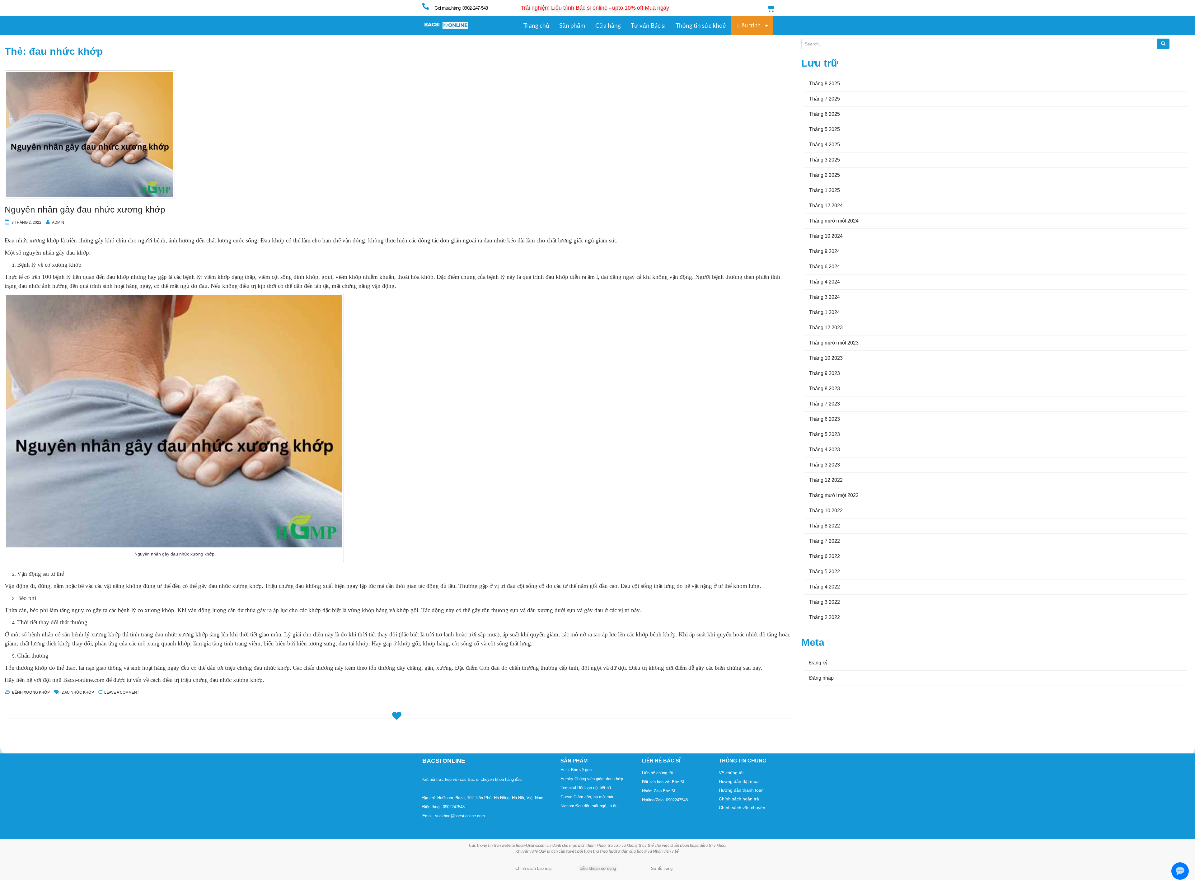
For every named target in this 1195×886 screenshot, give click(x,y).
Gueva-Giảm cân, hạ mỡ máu (587, 797)
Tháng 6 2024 (824, 266)
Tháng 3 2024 (824, 297)
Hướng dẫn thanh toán (741, 790)
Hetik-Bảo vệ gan (576, 769)
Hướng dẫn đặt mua (739, 781)
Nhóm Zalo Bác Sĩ (658, 791)
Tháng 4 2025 (824, 144)
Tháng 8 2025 (824, 83)
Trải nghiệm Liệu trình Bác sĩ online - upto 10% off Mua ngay (595, 8)
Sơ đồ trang (661, 868)
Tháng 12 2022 (826, 480)
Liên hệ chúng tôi (657, 773)
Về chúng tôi (731, 772)
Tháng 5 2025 (824, 129)
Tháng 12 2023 (826, 327)
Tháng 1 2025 (824, 190)
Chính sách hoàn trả (739, 798)
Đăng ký (818, 662)
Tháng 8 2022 (824, 525)
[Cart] (770, 8)
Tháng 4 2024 (824, 281)
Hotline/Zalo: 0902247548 (665, 800)
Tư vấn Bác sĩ (648, 25)
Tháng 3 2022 (824, 602)
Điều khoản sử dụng (597, 868)
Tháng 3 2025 (824, 159)
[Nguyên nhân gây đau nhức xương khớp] (398, 134)
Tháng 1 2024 (824, 312)
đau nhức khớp (78, 692)
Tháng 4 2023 (824, 449)
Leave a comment (121, 692)
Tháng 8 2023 (824, 388)
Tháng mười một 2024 (834, 220)
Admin (58, 222)
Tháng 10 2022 (826, 510)
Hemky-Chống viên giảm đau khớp (591, 778)
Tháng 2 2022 (824, 617)
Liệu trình (749, 25)
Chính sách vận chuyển (742, 807)
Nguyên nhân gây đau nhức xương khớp (85, 209)
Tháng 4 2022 (824, 586)
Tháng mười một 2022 (834, 495)
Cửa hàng (608, 25)
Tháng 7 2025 (824, 98)
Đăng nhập (821, 678)
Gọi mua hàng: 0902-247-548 (461, 8)
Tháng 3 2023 (824, 464)
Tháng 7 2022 (824, 541)
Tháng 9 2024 (824, 251)
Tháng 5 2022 (824, 571)
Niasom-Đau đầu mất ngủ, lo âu (588, 806)
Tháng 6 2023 (824, 419)
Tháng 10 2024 (826, 236)
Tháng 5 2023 (824, 434)
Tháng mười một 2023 (834, 342)
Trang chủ (536, 25)
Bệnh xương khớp (31, 692)
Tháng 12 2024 (826, 205)
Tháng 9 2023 (824, 373)
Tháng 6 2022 (824, 556)
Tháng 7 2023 (824, 403)
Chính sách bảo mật (533, 868)
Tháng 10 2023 (826, 358)
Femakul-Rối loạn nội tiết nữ (586, 787)
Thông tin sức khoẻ (701, 25)
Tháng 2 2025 (824, 175)
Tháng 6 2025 (824, 114)
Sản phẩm (572, 25)
